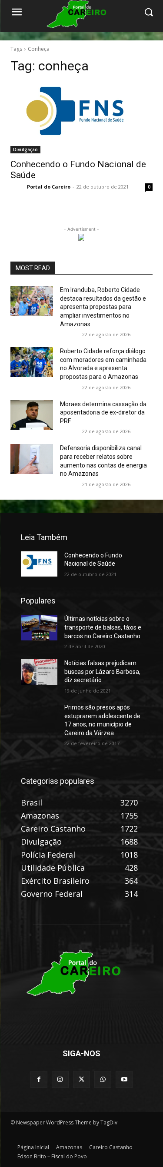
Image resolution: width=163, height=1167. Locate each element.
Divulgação (25, 149)
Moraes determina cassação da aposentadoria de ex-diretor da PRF (103, 412)
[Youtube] (124, 1079)
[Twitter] (81, 1079)
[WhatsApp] (102, 1079)
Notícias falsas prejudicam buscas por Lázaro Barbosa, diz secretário (102, 671)
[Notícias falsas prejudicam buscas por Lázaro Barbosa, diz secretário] (39, 672)
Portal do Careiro (48, 186)
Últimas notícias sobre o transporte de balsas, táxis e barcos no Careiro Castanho (102, 627)
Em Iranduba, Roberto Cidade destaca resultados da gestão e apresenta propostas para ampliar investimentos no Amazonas (103, 306)
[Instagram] (60, 1079)
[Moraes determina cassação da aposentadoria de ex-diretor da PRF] (31, 415)
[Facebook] (38, 1079)
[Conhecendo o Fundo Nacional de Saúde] (81, 118)
